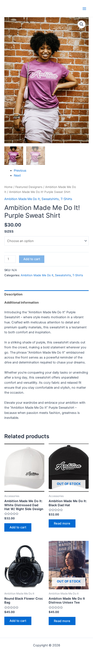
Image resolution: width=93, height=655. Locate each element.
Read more (62, 523)
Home (8, 187)
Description (13, 294)
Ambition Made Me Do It (22, 199)
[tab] (46, 294)
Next (17, 175)
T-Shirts (66, 199)
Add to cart (31, 259)
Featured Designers (28, 187)
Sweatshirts (50, 199)
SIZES (9, 231)
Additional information (21, 302)
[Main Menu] (84, 8)
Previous (20, 170)
